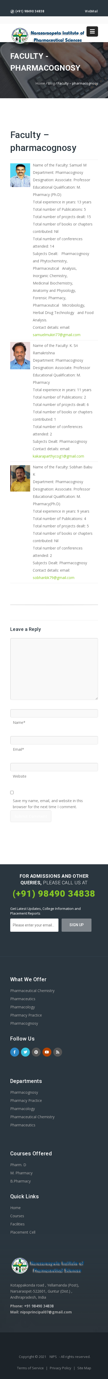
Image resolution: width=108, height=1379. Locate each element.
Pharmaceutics (22, 998)
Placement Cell (22, 1232)
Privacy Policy (61, 1368)
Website (19, 774)
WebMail (91, 11)
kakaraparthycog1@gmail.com (58, 456)
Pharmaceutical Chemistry (32, 990)
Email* (18, 747)
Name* (19, 721)
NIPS (53, 1356)
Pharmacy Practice (26, 1015)
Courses (17, 1215)
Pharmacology (22, 1006)
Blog (51, 83)
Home (40, 83)
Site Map (84, 1368)
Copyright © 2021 (33, 1356)
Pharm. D (18, 1164)
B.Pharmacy (20, 1181)
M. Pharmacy (21, 1172)
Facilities (17, 1223)
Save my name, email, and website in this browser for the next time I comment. (48, 799)
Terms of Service (31, 1368)
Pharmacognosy (24, 1023)
